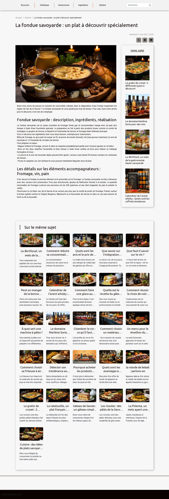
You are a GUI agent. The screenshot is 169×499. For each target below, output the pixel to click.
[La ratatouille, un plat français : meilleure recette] (58, 395)
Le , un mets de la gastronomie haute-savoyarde (137, 160)
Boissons (25, 5)
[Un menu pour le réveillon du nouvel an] (137, 318)
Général (102, 5)
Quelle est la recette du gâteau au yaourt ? (111, 294)
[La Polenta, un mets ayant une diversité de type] (137, 395)
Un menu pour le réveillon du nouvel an (137, 332)
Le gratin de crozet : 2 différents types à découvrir (136, 86)
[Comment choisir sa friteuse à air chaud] (31, 357)
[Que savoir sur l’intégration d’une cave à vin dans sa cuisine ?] (111, 240)
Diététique (44, 5)
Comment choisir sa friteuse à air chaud (31, 371)
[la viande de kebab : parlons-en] (137, 357)
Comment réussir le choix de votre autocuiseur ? (138, 294)
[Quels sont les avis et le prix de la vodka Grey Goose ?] (84, 240)
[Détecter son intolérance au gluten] (58, 357)
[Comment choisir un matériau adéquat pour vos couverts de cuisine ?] (111, 318)
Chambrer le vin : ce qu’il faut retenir (84, 332)
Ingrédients (83, 5)
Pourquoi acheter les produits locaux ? (84, 371)
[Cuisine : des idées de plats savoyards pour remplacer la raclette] (31, 434)
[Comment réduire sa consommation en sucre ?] (58, 240)
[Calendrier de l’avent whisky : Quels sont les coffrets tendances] (137, 181)
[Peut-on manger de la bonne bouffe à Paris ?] (31, 279)
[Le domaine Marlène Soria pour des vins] (137, 106)
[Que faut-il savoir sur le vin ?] (137, 240)
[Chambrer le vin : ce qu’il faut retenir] (84, 318)
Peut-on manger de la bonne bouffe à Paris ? (31, 294)
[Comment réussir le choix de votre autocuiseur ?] (137, 279)
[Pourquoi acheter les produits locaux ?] (84, 357)
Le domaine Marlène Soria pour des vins (136, 122)
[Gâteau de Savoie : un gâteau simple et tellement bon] (84, 395)
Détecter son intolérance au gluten (58, 371)
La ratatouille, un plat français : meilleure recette (58, 409)
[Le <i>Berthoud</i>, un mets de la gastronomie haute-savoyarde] (137, 142)
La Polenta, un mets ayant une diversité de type (137, 409)
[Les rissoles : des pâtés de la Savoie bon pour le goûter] (111, 395)
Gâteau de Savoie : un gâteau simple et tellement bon (84, 409)
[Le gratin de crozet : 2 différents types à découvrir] (137, 68)
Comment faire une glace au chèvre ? (84, 294)
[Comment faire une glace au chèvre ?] (84, 279)
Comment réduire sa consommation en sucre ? (58, 254)
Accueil (18, 18)
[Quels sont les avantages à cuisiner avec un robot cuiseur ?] (111, 357)
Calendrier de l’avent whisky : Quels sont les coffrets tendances (137, 198)
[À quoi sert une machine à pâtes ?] (31, 318)
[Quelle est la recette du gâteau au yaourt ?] (111, 279)
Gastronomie (63, 5)
